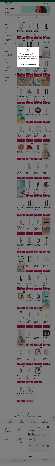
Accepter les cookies (31, 64)
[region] (28, 57)
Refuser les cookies (23, 64)
